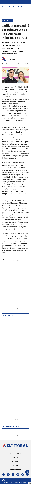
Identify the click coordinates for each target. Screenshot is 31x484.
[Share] (27, 472)
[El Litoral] (15, 6)
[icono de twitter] (8, 474)
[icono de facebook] (13, 474)
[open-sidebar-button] (2, 7)
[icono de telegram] (22, 474)
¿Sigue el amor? (7, 20)
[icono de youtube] (3, 474)
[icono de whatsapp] (17, 474)
